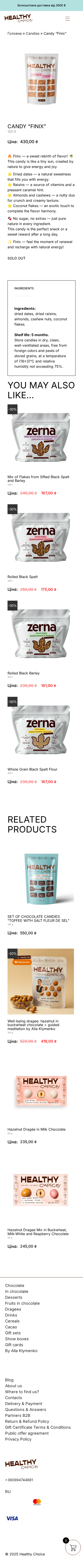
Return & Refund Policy (27, 1421)
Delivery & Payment (23, 1403)
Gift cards (14, 1344)
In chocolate (16, 1291)
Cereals (12, 1321)
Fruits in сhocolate (22, 1303)
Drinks (11, 1315)
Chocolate (14, 1285)
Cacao (11, 1327)
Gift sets (13, 1333)
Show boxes (17, 1339)
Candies (32, 33)
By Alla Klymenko (21, 1350)
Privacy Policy (18, 1439)
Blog (9, 1380)
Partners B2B (17, 1415)
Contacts (13, 1397)
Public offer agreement (27, 1433)
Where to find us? (22, 1391)
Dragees (13, 1309)
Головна (15, 33)
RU (8, 1491)
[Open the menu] (72, 18)
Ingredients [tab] (24, 288)
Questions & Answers (25, 1409)
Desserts (13, 1297)
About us (13, 1385)
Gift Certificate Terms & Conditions (38, 1427)
